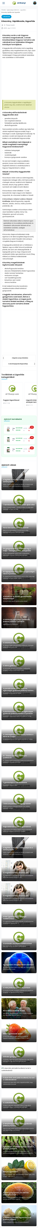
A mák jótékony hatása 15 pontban (16, 988)
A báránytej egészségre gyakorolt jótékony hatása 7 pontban (16, 621)
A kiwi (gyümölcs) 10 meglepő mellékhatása (14, 918)
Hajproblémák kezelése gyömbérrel (17, 827)
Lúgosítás (23, 10)
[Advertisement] (19, 78)
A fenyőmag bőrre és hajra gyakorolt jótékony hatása (17, 1125)
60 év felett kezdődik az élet (14, 1011)
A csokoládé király (10, 1103)
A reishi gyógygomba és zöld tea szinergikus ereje (16, 1194)
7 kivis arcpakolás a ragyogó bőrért (17, 804)
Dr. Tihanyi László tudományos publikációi (15, 757)
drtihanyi (21, 3)
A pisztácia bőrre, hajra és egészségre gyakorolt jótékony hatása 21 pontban (18, 713)
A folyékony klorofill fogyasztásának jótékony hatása (17, 1219)
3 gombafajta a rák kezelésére (15, 783)
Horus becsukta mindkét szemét (16, 528)
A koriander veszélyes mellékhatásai (17, 944)
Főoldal (3, 10)
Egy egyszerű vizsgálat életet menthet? (18, 965)
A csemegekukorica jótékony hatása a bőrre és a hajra (18, 736)
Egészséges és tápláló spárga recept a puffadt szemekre (18, 1148)
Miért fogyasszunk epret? (13, 1034)
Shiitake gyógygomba (11, 1057)
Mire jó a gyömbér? (10, 1172)
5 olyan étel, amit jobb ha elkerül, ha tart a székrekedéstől (19, 1079)
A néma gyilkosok (10, 666)
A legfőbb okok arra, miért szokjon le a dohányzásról (18, 481)
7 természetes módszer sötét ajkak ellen (19, 505)
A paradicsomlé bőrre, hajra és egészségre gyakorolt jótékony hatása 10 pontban (18, 690)
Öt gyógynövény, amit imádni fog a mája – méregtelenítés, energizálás (17, 550)
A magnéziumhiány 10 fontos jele (16, 873)
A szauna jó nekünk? (11, 643)
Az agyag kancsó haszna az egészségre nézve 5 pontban (18, 573)
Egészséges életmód (13, 10)
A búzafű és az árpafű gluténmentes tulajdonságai (17, 598)
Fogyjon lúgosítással (11, 400)
